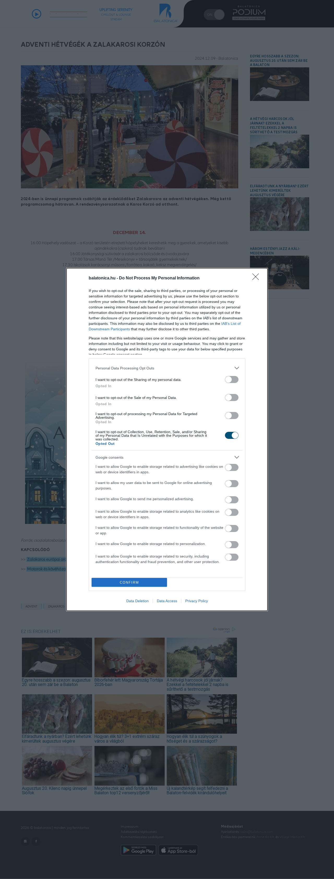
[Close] (257, 278)
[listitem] (167, 368)
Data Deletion (137, 601)
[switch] (231, 379)
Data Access (167, 601)
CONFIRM (129, 582)
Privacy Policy (196, 601)
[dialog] (167, 439)
